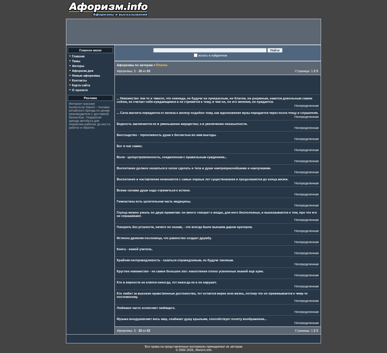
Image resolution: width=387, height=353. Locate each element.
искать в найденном (212, 55)
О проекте (80, 90)
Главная (78, 56)
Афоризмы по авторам (135, 65)
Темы (76, 61)
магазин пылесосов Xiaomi (82, 105)
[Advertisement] (193, 32)
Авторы (78, 66)
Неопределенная (306, 105)
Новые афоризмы (86, 75)
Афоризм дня (82, 70)
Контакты (79, 80)
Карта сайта (81, 85)
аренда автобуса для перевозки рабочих (84, 122)
